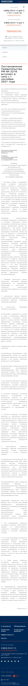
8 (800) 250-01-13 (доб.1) (14, 11)
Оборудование (19, 626)
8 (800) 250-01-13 (8, 648)
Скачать (4, 56)
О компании (6, 626)
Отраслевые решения (18, 630)
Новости (4, 47)
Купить (4, 638)
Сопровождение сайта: (10, 684)
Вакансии (4, 52)
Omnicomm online (5, 630)
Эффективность (6, 635)
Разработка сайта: (8, 683)
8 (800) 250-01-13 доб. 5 (14, 23)
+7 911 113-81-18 (14, 13)
